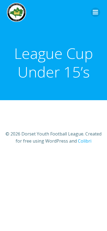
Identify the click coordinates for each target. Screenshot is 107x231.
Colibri (84, 141)
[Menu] (95, 12)
